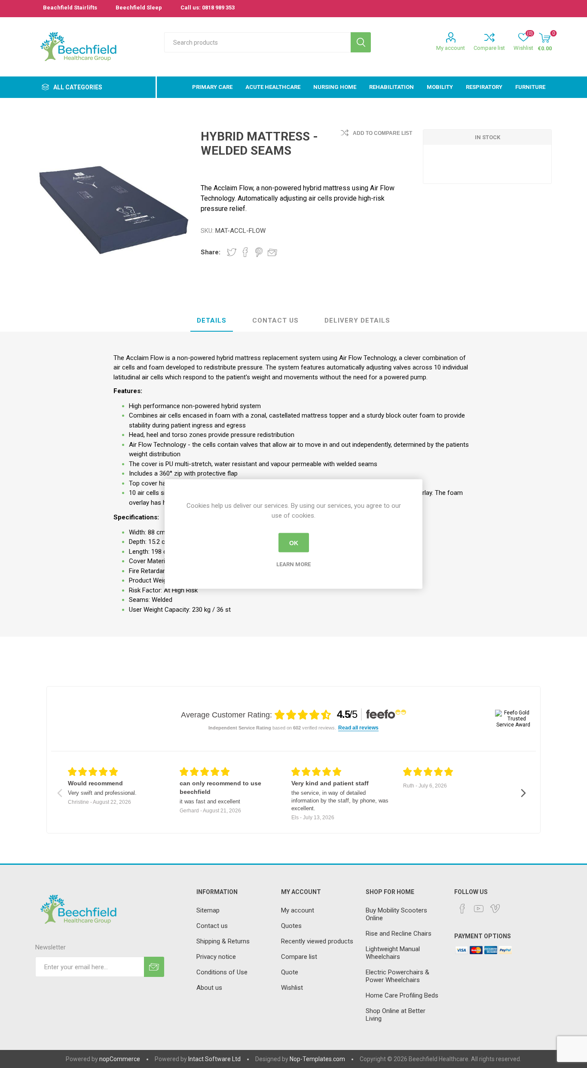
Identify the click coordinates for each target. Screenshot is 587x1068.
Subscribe (154, 967)
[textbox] (257, 42)
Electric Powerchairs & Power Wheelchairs (397, 976)
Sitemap (208, 910)
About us (209, 988)
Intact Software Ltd (214, 1059)
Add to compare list (382, 133)
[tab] (211, 321)
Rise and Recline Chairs (398, 933)
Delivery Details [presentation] (357, 320)
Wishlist (292, 988)
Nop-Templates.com (317, 1059)
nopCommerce (119, 1059)
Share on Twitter (231, 252)
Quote (289, 972)
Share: (210, 252)
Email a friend (272, 252)
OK (293, 542)
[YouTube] (479, 908)
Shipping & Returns (223, 941)
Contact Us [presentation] (275, 320)
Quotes (291, 926)
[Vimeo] (495, 908)
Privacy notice (216, 957)
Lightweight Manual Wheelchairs (393, 953)
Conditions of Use (222, 972)
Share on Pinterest (258, 252)
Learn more (293, 564)
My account (450, 48)
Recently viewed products (317, 941)
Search (361, 42)
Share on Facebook (245, 252)
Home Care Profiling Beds (402, 995)
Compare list (489, 48)
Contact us (212, 926)
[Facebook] (462, 908)
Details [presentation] (211, 320)
